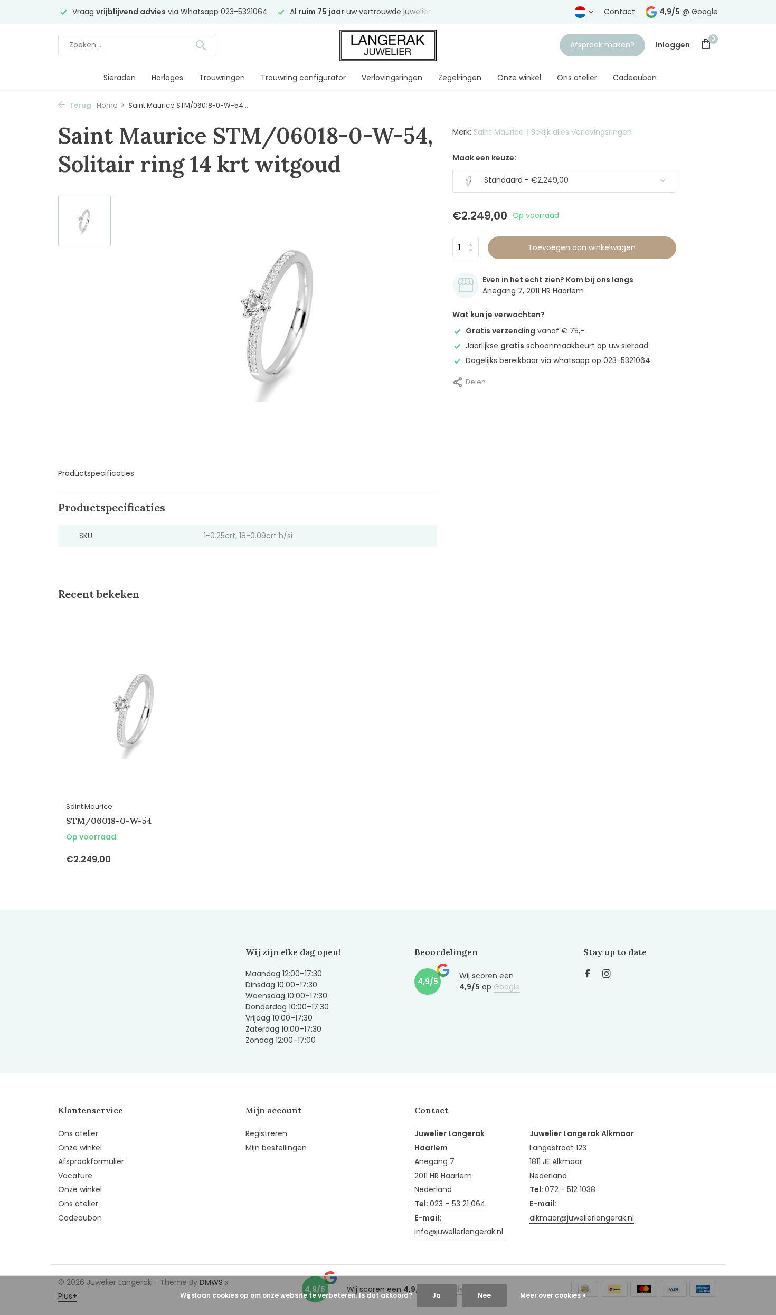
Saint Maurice (499, 132)
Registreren (266, 1133)
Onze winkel (519, 77)
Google (705, 11)
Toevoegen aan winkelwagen (582, 247)
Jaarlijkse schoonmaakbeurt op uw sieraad (557, 345)
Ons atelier (577, 77)
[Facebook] (587, 974)
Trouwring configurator (303, 77)
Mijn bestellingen (276, 1147)
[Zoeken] (201, 45)
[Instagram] (606, 974)
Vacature (75, 1175)
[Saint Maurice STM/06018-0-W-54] (134, 711)
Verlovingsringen (392, 77)
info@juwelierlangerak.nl (458, 1231)
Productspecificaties (96, 473)
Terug (79, 105)
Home (107, 105)
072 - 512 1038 (570, 1189)
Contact (619, 11)
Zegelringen (459, 77)
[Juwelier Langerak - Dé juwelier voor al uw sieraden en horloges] (387, 45)
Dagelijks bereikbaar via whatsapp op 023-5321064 (558, 360)
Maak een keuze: (484, 158)
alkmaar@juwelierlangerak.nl (581, 1218)
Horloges (167, 77)
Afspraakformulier (91, 1161)
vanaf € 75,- (525, 331)
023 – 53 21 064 (458, 1203)
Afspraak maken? (602, 45)
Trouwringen (222, 77)
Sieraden (119, 77)
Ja (436, 1295)
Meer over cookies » (552, 1295)
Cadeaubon (635, 77)
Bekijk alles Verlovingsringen (581, 132)
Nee (484, 1295)
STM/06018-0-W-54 (109, 820)
